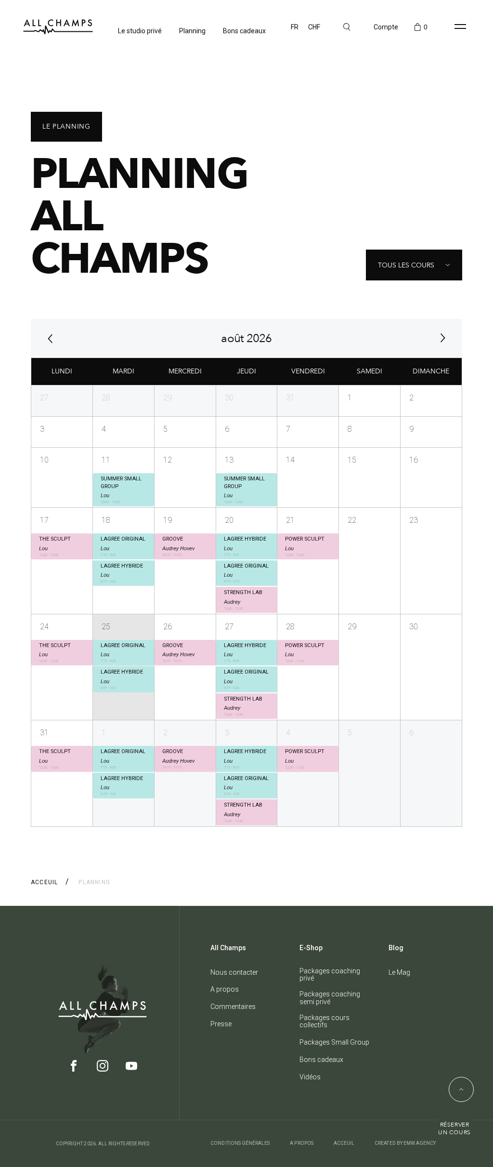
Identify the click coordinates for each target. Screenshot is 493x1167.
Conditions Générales (240, 1143)
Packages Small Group (334, 1042)
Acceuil (44, 882)
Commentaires (233, 1006)
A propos (224, 989)
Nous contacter (234, 972)
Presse (221, 1024)
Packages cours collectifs (324, 1021)
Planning (192, 31)
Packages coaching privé (329, 975)
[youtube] (131, 1069)
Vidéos (310, 1077)
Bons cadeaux (244, 31)
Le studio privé (140, 31)
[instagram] (102, 1069)
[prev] (50, 338)
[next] (443, 338)
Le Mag (399, 972)
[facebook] (73, 1069)
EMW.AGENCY (419, 1143)
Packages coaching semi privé (329, 998)
